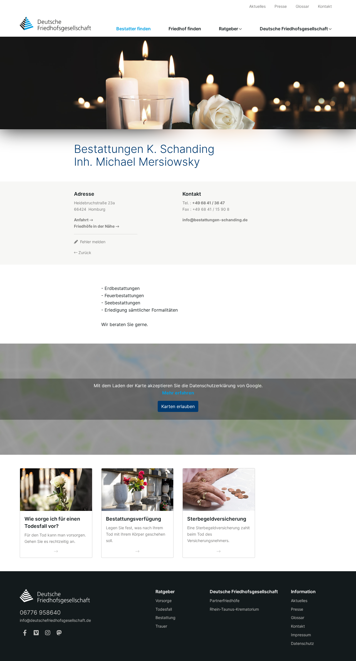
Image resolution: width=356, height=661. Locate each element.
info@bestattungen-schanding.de (215, 219)
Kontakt (325, 6)
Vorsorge (163, 600)
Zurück (84, 252)
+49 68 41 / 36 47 (208, 202)
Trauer (161, 626)
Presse (281, 6)
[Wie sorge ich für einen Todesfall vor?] (56, 489)
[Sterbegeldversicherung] (219, 489)
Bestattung (165, 617)
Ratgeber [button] (228, 28)
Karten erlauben (178, 406)
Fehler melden (92, 241)
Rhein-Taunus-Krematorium (234, 609)
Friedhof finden (185, 28)
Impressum (301, 634)
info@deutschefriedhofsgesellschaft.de (55, 620)
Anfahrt (81, 219)
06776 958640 (40, 612)
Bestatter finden (133, 28)
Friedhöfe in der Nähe (94, 226)
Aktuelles (257, 6)
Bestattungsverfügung (133, 519)
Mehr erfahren (178, 393)
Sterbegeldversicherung (216, 519)
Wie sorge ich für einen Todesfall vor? (52, 522)
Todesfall (163, 609)
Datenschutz (302, 643)
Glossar (302, 6)
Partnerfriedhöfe (224, 600)
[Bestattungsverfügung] (138, 489)
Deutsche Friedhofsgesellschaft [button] (294, 28)
